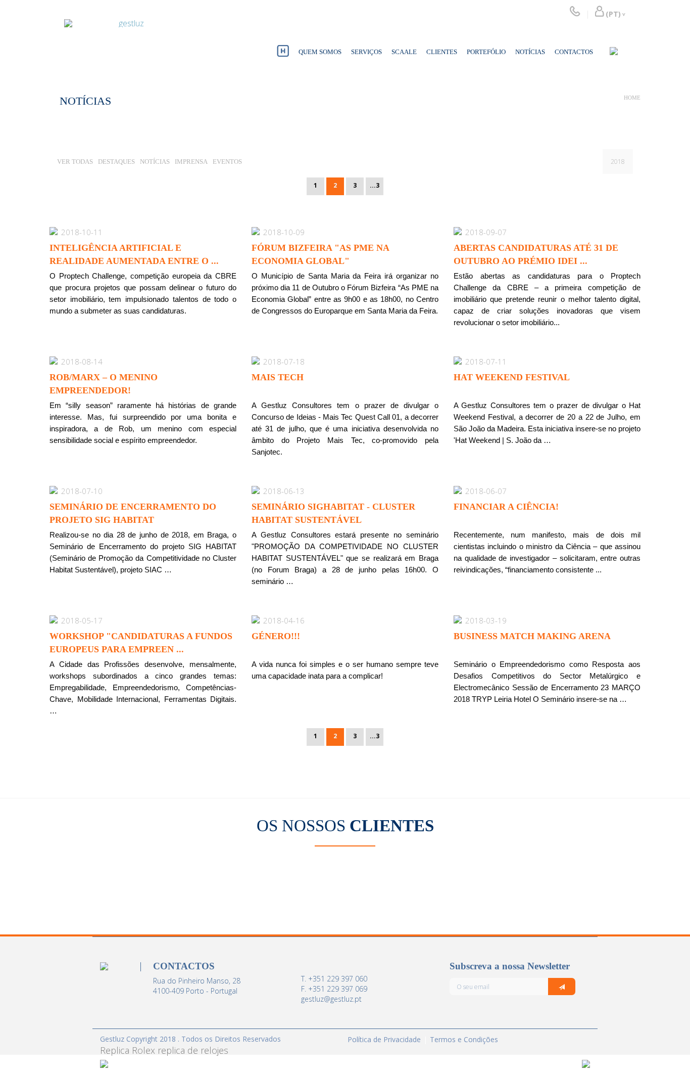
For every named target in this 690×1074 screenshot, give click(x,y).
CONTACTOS (574, 52)
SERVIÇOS (366, 52)
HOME (632, 98)
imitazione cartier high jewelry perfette (191, 802)
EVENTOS (227, 161)
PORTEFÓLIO (486, 52)
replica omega (129, 1050)
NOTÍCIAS (530, 52)
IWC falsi (386, 802)
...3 (374, 185)
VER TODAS (75, 161)
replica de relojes (193, 1050)
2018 (618, 161)
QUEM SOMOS (320, 52)
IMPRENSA (191, 161)
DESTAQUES (116, 161)
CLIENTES (441, 52)
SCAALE (404, 52)
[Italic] (561, 986)
